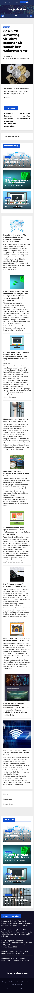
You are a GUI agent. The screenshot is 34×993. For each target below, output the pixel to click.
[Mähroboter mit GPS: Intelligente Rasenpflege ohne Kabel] (17, 462)
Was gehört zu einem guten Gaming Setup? (23, 116)
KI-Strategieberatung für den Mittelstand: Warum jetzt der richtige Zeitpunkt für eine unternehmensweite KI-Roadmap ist (15, 296)
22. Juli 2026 (11, 839)
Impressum (7, 799)
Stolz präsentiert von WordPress (11, 982)
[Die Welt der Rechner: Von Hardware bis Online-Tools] (17, 574)
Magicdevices (17, 9)
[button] (28, 16)
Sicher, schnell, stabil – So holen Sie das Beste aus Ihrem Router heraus (16, 752)
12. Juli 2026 (11, 882)
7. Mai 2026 (11, 903)
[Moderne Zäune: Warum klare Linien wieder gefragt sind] (17, 409)
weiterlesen (12, 269)
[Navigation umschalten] (16, 16)
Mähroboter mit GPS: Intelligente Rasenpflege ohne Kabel (16, 473)
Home (5, 794)
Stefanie (9, 56)
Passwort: (7, 97)
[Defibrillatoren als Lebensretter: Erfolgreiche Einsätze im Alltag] (17, 629)
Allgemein (7, 27)
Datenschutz (8, 804)
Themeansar (18, 984)
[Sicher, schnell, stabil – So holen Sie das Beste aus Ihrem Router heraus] (17, 734)
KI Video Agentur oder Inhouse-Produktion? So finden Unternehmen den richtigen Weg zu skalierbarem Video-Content (16, 356)
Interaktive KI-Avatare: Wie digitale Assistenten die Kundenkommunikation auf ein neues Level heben (17, 923)
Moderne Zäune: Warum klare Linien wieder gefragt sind (16, 900)
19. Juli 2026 (11, 860)
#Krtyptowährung (22, 58)
